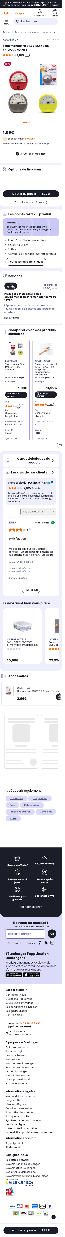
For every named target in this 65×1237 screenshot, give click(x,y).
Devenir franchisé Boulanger (23, 1164)
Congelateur (40, 798)
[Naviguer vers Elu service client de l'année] (31, 1191)
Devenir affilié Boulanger (20, 1168)
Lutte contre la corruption (21, 1128)
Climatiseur (16, 798)
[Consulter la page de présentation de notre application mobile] (14, 974)
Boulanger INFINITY (16, 1083)
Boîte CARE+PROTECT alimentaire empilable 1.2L (22, 643)
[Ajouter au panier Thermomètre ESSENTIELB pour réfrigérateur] (59, 696)
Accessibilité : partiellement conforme (29, 1132)
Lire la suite (47, 555)
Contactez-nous (16, 995)
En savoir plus (11, 317)
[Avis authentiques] (39, 483)
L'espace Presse (15, 1055)
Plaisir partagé (14, 1051)
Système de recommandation (24, 1120)
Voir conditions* (31, 907)
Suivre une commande (19, 1003)
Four (12, 805)
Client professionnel (18, 1079)
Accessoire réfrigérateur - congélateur (35, 32)
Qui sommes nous (17, 1047)
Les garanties (13, 1100)
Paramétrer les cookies (19, 1112)
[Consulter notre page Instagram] (52, 944)
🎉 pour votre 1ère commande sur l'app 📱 (31, 3)
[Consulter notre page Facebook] (40, 944)
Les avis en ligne (15, 1124)
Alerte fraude (13, 1147)
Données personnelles (19, 1108)
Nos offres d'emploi (17, 1160)
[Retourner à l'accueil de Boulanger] (14, 13)
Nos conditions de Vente (20, 1096)
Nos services (13, 1059)
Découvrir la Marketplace (21, 1172)
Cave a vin (46, 811)
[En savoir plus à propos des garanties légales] (45, 202)
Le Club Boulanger (16, 1071)
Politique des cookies (18, 1116)
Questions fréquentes (19, 999)
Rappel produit (14, 1143)
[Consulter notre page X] (46, 944)
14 (27, 55)
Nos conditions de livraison (21, 1007)
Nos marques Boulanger (20, 1063)
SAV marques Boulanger (20, 1067)
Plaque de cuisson (20, 811)
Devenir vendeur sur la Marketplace (27, 1176)
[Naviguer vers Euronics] (31, 1182)
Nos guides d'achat (17, 1011)
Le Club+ (30, 138)
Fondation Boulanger (18, 1075)
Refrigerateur (32, 805)
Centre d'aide (14, 1015)
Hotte (13, 818)
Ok (52, 934)
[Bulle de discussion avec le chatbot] (53, 1217)
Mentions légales (16, 1104)
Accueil (7, 32)
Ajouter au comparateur (33, 153)
